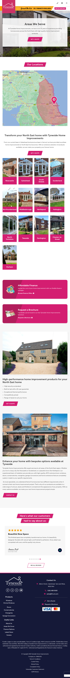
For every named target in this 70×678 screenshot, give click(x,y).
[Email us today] (62, 3)
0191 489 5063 (52, 590)
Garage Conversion (9, 616)
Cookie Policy (35, 661)
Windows (9, 600)
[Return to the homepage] (8, 6)
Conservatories (9, 610)
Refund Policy (35, 664)
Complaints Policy (35, 666)
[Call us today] (57, 3)
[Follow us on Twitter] (12, 590)
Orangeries (9, 613)
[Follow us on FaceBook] (7, 590)
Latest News (9, 632)
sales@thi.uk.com (52, 594)
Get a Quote (51, 601)
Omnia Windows (9, 603)
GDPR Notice (35, 672)
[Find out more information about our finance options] (35, 8)
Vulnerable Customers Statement (35, 669)
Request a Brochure (24, 317)
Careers (9, 635)
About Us (9, 623)
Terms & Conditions (35, 659)
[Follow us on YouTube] (21, 590)
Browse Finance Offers (25, 293)
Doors (9, 607)
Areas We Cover (9, 626)
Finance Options (9, 629)
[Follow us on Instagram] (16, 590)
